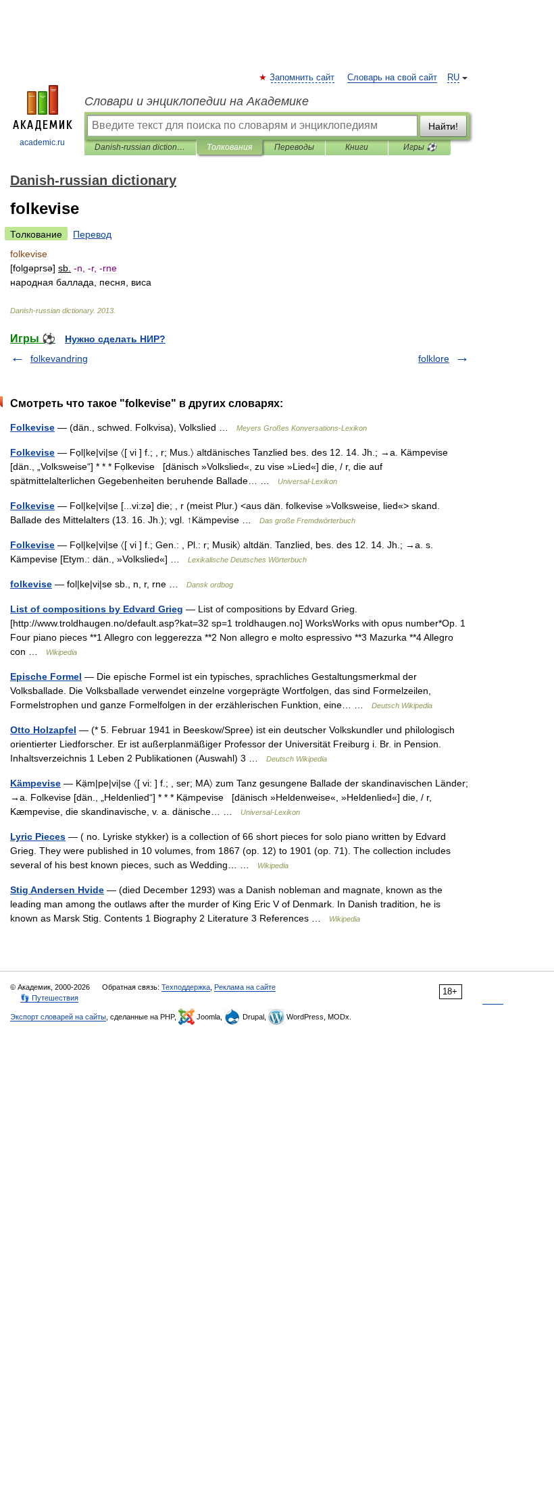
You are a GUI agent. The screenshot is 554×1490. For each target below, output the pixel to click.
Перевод (92, 234)
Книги (356, 147)
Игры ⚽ (419, 147)
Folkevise (32, 427)
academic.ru (42, 142)
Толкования (229, 147)
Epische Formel (46, 676)
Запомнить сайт (302, 77)
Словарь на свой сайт (392, 77)
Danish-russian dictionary (140, 147)
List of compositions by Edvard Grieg (96, 609)
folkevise (31, 584)
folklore (433, 358)
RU (453, 77)
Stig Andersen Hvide (57, 889)
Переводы (294, 147)
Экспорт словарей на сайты (58, 1017)
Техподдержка (185, 987)
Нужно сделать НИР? (115, 339)
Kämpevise (35, 783)
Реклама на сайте (245, 987)
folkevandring (59, 358)
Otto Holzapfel (43, 729)
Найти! (443, 126)
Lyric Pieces (38, 836)
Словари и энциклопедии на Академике (196, 101)
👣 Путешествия (49, 998)
